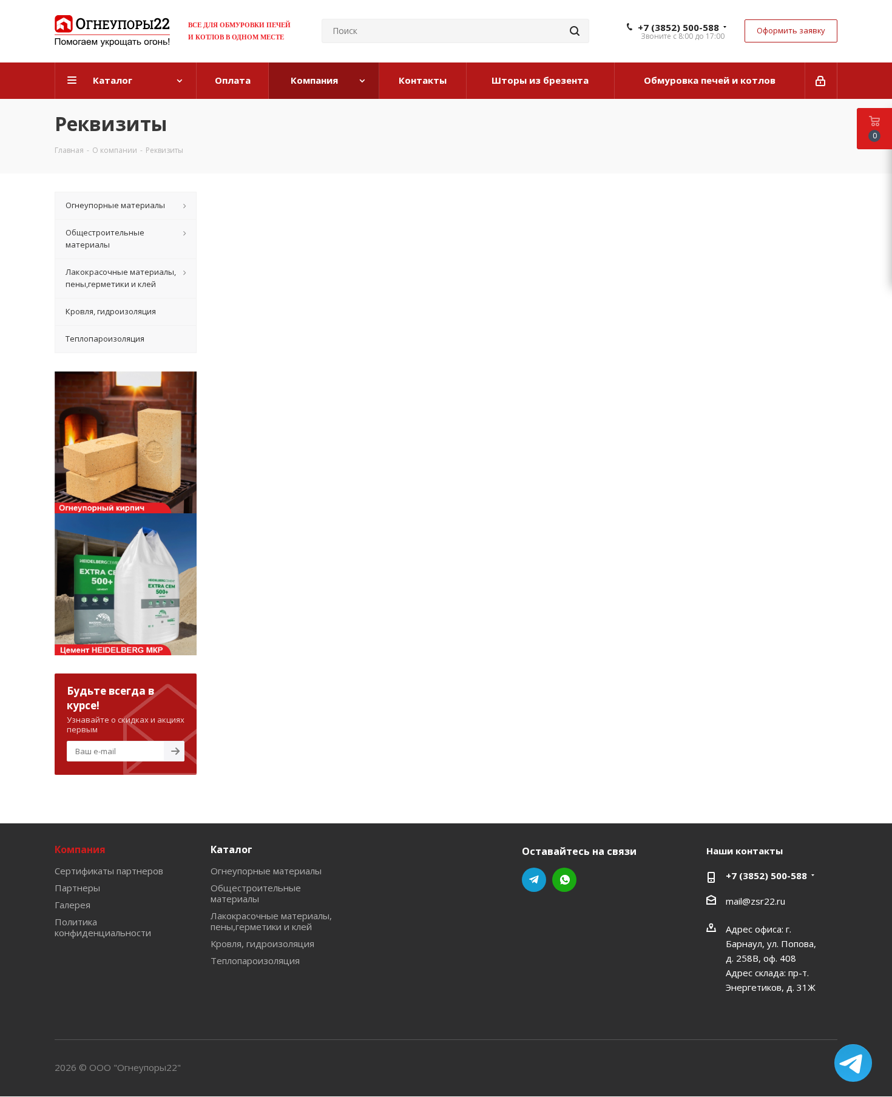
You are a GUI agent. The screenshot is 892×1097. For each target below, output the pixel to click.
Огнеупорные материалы (266, 871)
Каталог (231, 849)
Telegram (534, 880)
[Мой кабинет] (821, 80)
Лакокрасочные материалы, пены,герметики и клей (271, 921)
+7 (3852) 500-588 (678, 27)
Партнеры (77, 888)
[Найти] (574, 31)
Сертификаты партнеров (109, 871)
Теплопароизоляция (255, 960)
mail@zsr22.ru (755, 901)
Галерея (72, 905)
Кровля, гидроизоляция (262, 943)
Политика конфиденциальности (103, 927)
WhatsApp (564, 880)
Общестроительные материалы (256, 893)
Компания (80, 849)
